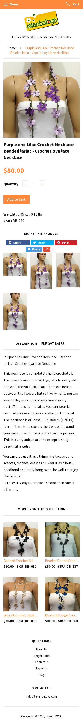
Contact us (41, 662)
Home (11, 48)
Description (26, 343)
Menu (13, 4)
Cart (76, 4)
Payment (41, 668)
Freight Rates (52, 343)
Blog (41, 675)
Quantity (10, 184)
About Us (41, 649)
